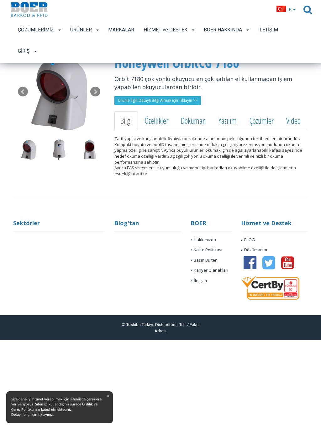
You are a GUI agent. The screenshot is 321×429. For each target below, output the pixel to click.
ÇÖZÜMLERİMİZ (36, 30)
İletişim (200, 280)
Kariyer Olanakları (211, 270)
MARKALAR (121, 30)
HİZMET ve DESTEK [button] (166, 30)
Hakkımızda (205, 239)
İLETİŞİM (268, 30)
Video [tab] (293, 120)
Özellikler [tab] (156, 120)
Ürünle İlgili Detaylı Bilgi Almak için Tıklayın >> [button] (157, 100)
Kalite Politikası (208, 250)
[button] (286, 9)
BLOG (249, 239)
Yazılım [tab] (227, 120)
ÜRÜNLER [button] (81, 30)
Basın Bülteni (206, 260)
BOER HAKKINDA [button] (223, 30)
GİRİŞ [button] (24, 51)
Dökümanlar (256, 250)
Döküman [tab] (193, 120)
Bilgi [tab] (126, 120)
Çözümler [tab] (261, 120)
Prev (23, 92)
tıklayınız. (46, 415)
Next (95, 92)
